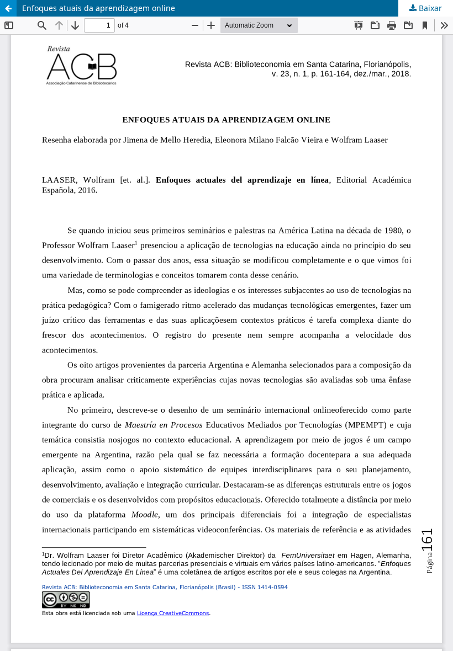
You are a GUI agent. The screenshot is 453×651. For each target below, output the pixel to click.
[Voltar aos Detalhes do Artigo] (8, 8)
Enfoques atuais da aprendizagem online (98, 8)
